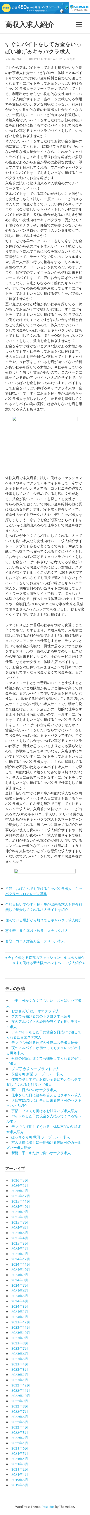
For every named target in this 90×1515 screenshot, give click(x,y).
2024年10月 (20, 1269)
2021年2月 (19, 1469)
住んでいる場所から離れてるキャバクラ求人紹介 (43, 920)
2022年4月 (19, 1427)
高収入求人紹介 (29, 24)
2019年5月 (19, 1485)
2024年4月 (19, 1301)
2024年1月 (19, 1316)
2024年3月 (19, 1306)
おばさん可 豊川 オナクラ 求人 (35, 1011)
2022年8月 (19, 1406)
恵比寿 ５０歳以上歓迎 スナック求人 (36, 930)
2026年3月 (19, 1180)
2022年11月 (20, 1390)
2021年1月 (19, 1474)
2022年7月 (19, 1411)
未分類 (71, 59)
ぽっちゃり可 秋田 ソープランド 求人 (40, 1137)
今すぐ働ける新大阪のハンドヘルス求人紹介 (47, 962)
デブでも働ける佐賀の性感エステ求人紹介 (44, 1042)
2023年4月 (19, 1364)
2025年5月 (19, 1232)
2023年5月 (19, 1358)
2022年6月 (19, 1416)
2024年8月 (19, 1280)
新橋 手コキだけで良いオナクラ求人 (41, 1152)
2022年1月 (19, 1443)
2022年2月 (19, 1437)
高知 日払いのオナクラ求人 (34, 1089)
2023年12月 (20, 1322)
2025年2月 (19, 1248)
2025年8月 (19, 1217)
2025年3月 (19, 1243)
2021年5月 (19, 1453)
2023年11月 (20, 1327)
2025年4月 (19, 1238)
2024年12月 (20, 1259)
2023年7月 (19, 1348)
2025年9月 (19, 1211)
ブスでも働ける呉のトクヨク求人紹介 (41, 1016)
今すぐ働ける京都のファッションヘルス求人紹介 (46, 957)
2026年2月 (19, 1185)
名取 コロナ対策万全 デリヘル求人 (35, 941)
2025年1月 (19, 1253)
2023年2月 (19, 1374)
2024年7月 (19, 1285)
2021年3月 (19, 1464)
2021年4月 (19, 1458)
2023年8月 (19, 1343)
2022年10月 (20, 1395)
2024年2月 (19, 1311)
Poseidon (48, 1506)
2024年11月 (20, 1264)
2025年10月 (20, 1206)
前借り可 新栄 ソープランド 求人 (37, 1074)
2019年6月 (19, 1479)
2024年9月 (19, 1274)
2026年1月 (19, 1190)
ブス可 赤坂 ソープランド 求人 (35, 1068)
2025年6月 (19, 1227)
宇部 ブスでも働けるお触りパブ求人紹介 (44, 1110)
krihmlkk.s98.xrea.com (45, 59)
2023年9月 (19, 1337)
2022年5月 (19, 1422)
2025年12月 (20, 1196)
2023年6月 (19, 1353)
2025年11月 (20, 1201)
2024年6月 (19, 1290)
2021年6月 (19, 1448)
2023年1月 (19, 1379)
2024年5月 (19, 1295)
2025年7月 (19, 1222)
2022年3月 (19, 1432)
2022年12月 (20, 1385)
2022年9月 (19, 1401)
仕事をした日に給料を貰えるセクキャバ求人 (46, 1095)
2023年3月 (19, 1369)
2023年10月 (20, 1332)
